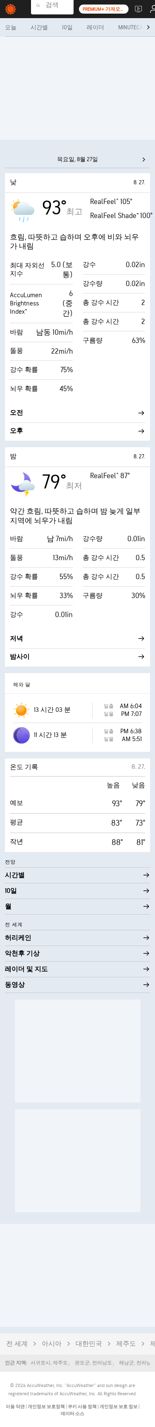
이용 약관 (16, 1406)
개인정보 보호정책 (47, 1406)
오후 (16, 431)
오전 (16, 413)
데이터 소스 (72, 1413)
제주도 (126, 1344)
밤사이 (20, 657)
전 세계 (17, 1344)
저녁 (16, 639)
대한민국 (89, 1344)
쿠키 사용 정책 (83, 1406)
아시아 (52, 1344)
